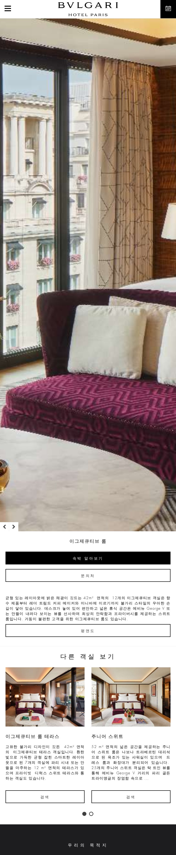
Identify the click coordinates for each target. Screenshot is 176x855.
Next (13, 526)
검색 (45, 797)
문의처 (88, 576)
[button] (8, 9)
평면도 (88, 631)
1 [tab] (84, 814)
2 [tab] (91, 814)
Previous (4, 526)
